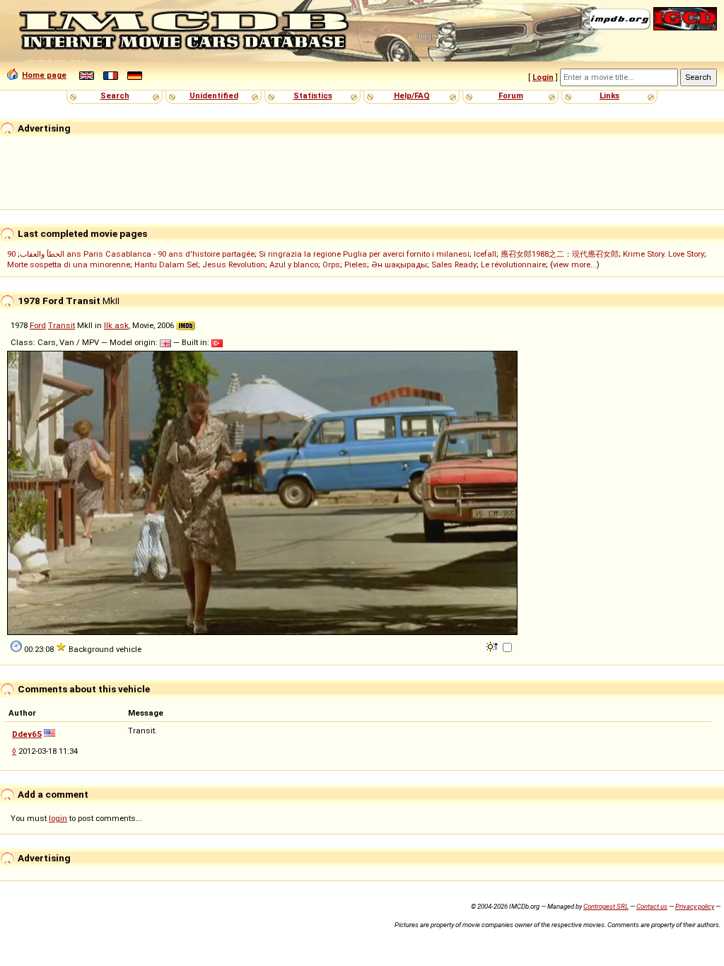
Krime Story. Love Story (663, 254)
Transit (61, 325)
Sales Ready (454, 264)
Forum (510, 95)
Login (543, 77)
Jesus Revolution (233, 264)
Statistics (312, 95)
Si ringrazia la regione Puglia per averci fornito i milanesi (364, 254)
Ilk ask (116, 325)
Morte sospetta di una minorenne (68, 264)
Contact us (651, 906)
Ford (38, 325)
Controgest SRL (606, 906)
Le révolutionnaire (513, 264)
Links (609, 95)
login (58, 818)
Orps (331, 264)
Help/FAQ (412, 95)
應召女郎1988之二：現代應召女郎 (560, 254)
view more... (575, 264)
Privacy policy (694, 906)
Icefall (485, 254)
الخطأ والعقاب (42, 254)
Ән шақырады (399, 264)
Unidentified (213, 95)
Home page (44, 75)
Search (114, 95)
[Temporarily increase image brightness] (493, 646)
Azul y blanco (293, 264)
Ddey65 (27, 734)
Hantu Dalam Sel (166, 264)
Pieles (355, 264)
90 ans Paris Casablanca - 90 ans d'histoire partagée (131, 254)
